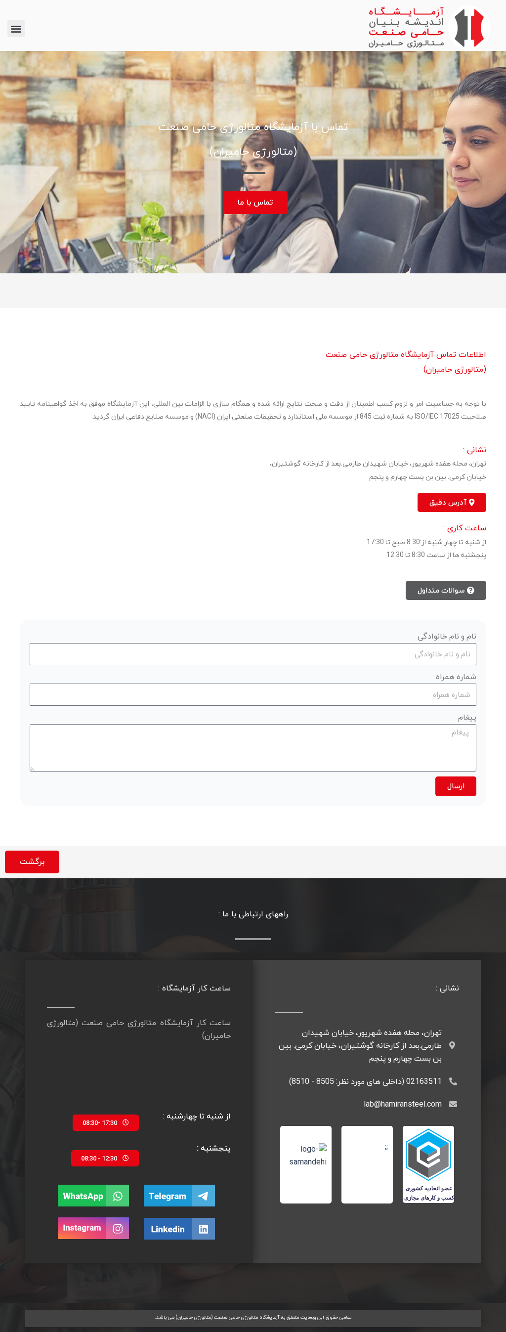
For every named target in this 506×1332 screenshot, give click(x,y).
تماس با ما (255, 202)
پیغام (467, 717)
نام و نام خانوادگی (447, 636)
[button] (16, 28)
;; (386, 1147)
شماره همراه (456, 676)
